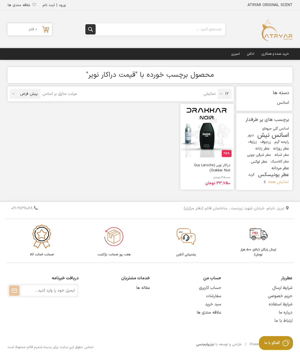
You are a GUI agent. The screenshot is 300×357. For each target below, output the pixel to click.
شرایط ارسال (282, 288)
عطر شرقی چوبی (259, 155)
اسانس (283, 103)
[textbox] (160, 29)
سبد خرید (213, 304)
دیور (251, 135)
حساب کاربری (210, 288)
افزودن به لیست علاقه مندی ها (226, 152)
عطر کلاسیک (280, 161)
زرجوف (265, 142)
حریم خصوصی (280, 296)
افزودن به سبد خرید (197, 152)
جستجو (90, 29)
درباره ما (285, 312)
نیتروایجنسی (205, 344)
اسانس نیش (273, 135)
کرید (251, 174)
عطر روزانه (281, 148)
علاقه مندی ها (209, 312)
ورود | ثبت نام (54, 5)
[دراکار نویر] (207, 132)
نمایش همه (278, 182)
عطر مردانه (280, 168)
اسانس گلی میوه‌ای (275, 128)
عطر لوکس (259, 162)
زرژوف (252, 142)
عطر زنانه (262, 148)
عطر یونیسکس (273, 175)
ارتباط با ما (283, 321)
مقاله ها (143, 288)
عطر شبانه (281, 155)
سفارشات (213, 296)
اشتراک (14, 290)
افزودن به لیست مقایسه (214, 153)
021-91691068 (22, 208)
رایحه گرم (281, 142)
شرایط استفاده (280, 304)
